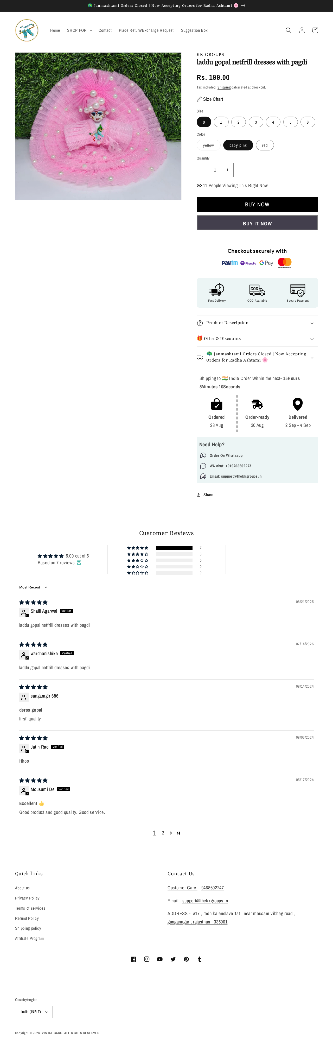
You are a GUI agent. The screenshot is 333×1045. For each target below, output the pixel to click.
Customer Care (182, 887)
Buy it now (257, 223)
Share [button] (208, 494)
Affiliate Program (29, 938)
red (265, 145)
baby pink (238, 145)
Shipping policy (28, 928)
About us (22, 888)
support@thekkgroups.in (205, 900)
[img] (33, 602)
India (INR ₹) (31, 1011)
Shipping (223, 87)
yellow (212, 146)
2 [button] (163, 832)
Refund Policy (27, 918)
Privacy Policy (27, 898)
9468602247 (212, 887)
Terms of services (30, 908)
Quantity (203, 158)
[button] (79, 30)
